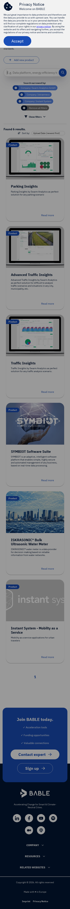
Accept (17, 41)
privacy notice (43, 26)
